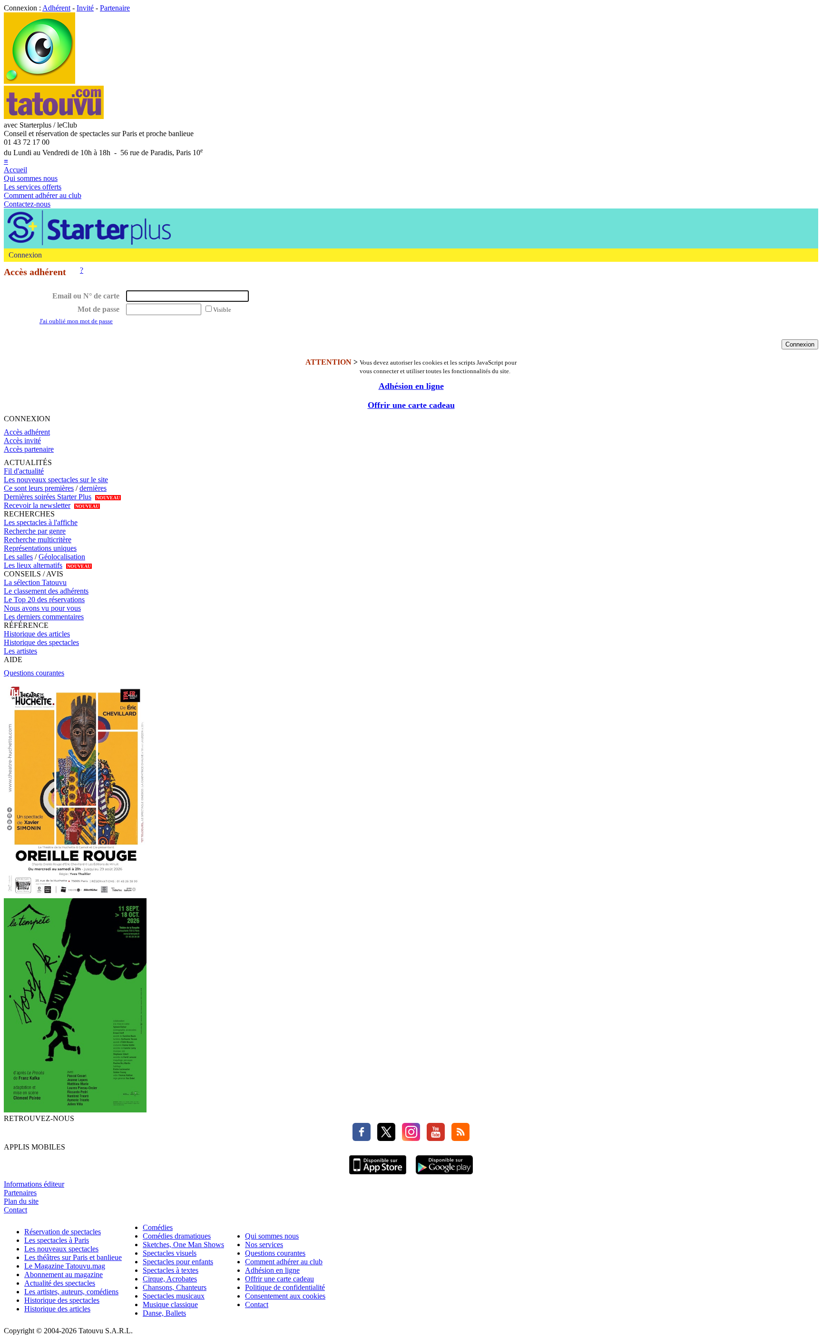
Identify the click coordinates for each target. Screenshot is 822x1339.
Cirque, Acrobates (170, 1279)
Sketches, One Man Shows (183, 1244)
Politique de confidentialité (285, 1287)
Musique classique (170, 1304)
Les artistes (20, 651)
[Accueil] (39, 81)
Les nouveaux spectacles (61, 1249)
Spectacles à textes (170, 1270)
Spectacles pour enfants (178, 1262)
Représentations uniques (40, 548)
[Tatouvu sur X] (383, 1138)
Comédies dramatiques (177, 1236)
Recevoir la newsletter (37, 505)
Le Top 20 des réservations (44, 599)
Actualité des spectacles (59, 1283)
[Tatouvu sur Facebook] (361, 1138)
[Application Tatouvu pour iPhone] (377, 1175)
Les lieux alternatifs (33, 565)
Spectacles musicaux (174, 1296)
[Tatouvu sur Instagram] (408, 1138)
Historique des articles (37, 634)
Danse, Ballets (164, 1313)
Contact (15, 1210)
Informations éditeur (34, 1184)
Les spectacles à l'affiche (41, 522)
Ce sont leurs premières (39, 488)
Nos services (264, 1244)
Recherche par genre (35, 531)
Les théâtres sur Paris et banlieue (73, 1257)
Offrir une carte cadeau (411, 405)
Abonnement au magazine (63, 1274)
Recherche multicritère (37, 540)
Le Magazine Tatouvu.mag (64, 1266)
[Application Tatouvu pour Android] (444, 1175)
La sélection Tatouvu (35, 582)
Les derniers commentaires (44, 617)
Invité (85, 8)
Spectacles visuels (169, 1253)
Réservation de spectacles (62, 1232)
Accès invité (22, 440)
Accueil (15, 170)
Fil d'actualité (24, 471)
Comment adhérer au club (42, 195)
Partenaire (115, 8)
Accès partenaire (29, 449)
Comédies (158, 1227)
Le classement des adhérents (46, 591)
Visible (222, 309)
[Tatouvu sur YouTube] (433, 1138)
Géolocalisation (62, 557)
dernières (93, 488)
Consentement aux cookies (285, 1296)
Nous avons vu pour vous (42, 608)
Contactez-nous (27, 204)
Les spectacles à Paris (56, 1240)
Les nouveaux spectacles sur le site (56, 480)
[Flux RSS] (458, 1138)
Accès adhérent (27, 432)
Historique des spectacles (41, 642)
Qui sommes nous (31, 178)
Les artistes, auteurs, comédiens (71, 1292)
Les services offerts (32, 187)
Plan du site (21, 1201)
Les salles (18, 557)
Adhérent (56, 8)
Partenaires (20, 1193)
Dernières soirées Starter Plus (47, 497)
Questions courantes (34, 673)
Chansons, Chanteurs (174, 1287)
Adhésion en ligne (411, 386)
